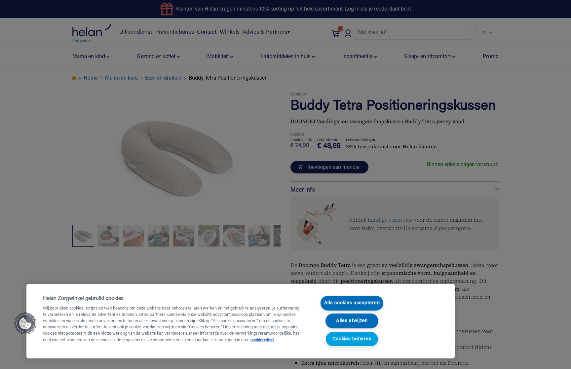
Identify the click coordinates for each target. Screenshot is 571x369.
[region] (240, 321)
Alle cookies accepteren (352, 303)
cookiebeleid (262, 340)
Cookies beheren (352, 339)
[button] (25, 323)
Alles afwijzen (352, 320)
